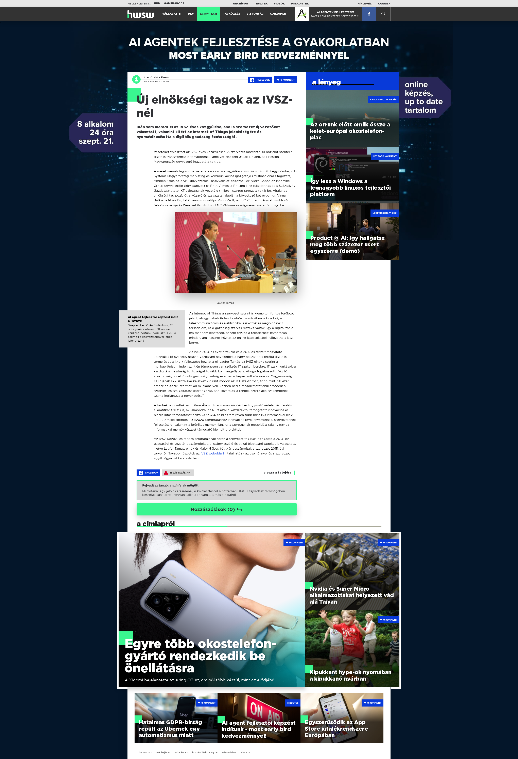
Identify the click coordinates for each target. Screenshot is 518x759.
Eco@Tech (208, 14)
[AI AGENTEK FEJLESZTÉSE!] (302, 14)
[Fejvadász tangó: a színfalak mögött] (216, 490)
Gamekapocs (174, 3)
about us (245, 752)
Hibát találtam (180, 472)
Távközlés (231, 14)
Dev (191, 14)
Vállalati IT (172, 14)
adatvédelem (229, 752)
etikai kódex (181, 752)
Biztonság (255, 14)
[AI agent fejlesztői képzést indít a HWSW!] (152, 333)
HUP (157, 3)
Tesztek (261, 3)
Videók (279, 3)
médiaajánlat (163, 752)
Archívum (240, 3)
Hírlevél (365, 3)
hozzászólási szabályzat (205, 752)
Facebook (263, 79)
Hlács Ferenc (161, 77)
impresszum (145, 752)
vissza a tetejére (278, 472)
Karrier (384, 3)
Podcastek (300, 3)
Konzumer (278, 14)
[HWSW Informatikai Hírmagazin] (140, 14)
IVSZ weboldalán (214, 453)
